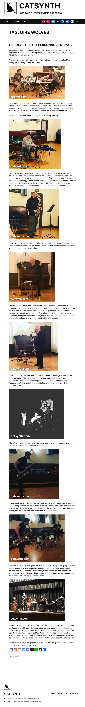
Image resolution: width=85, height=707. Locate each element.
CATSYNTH (39, 5)
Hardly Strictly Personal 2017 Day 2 (41, 45)
